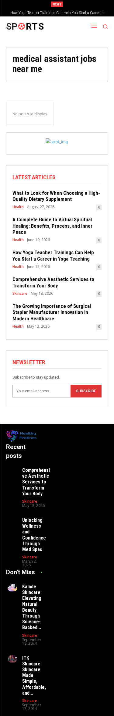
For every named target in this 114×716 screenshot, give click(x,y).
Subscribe (86, 391)
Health (18, 207)
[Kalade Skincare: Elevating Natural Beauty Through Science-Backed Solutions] (12, 588)
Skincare (19, 293)
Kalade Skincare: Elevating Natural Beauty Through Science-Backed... (32, 607)
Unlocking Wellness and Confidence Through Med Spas (34, 534)
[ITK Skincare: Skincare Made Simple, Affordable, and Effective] (12, 659)
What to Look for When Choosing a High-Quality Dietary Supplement (56, 196)
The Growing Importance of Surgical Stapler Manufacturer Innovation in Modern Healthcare (51, 312)
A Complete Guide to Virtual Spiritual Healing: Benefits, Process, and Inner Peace (52, 225)
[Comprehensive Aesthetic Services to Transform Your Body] (12, 471)
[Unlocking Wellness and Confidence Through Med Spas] (12, 521)
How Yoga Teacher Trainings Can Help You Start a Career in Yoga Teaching (53, 255)
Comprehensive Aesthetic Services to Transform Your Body (62, 13)
